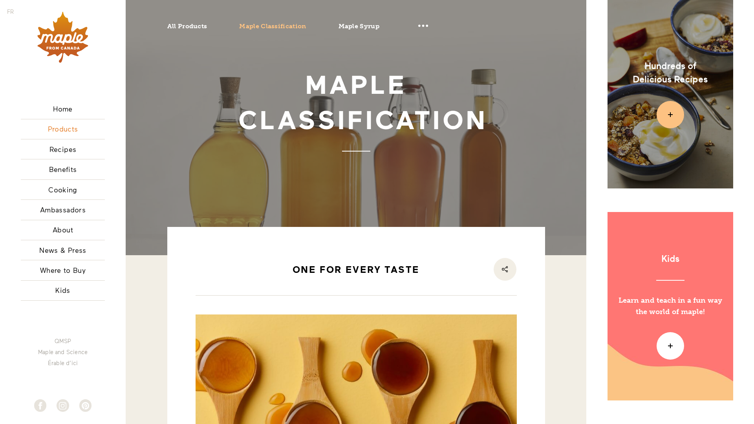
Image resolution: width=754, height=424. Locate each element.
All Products (187, 26)
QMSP (63, 341)
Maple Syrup (359, 26)
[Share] (505, 269)
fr (10, 11)
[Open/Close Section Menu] (423, 26)
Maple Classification (272, 26)
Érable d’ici (63, 363)
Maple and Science (63, 352)
